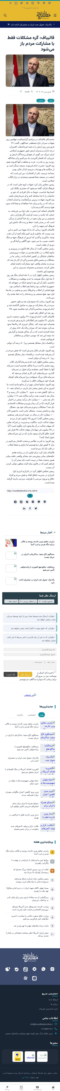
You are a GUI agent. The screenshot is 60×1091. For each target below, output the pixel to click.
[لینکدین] (24, 508)
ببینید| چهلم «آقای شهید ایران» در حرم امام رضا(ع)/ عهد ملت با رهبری (27, 889)
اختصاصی (32, 714)
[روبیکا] (21, 3)
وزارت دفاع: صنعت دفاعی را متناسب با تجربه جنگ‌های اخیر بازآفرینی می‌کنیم (30, 917)
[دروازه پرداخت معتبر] (17, 1056)
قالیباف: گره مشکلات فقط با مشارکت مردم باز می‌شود (30, 43)
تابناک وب (25, 1077)
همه (41, 714)
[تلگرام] (38, 3)
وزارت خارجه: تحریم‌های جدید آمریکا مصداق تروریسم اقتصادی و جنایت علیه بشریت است (30, 908)
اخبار (51, 100)
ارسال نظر (25, 674)
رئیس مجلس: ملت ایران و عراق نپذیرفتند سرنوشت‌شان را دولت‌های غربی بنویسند (31, 880)
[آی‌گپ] (16, 3)
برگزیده (20, 714)
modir (27, 91)
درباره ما (54, 1004)
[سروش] (15, 501)
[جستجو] (5, 15)
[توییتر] (35, 508)
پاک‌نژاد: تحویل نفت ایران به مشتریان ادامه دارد (31, 24)
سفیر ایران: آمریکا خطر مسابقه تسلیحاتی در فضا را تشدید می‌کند (27, 934)
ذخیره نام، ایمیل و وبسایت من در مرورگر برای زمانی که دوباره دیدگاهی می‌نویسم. (37, 676)
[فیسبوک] (30, 508)
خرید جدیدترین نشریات (48, 1008)
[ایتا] (33, 3)
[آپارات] (10, 3)
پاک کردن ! (10, 674)
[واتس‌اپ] (44, 3)
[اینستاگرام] (49, 3)
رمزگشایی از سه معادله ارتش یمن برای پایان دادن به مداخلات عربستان (28, 898)
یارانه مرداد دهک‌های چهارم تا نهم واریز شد (31, 925)
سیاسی (40, 100)
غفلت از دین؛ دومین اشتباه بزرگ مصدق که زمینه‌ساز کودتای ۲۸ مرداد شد (31, 871)
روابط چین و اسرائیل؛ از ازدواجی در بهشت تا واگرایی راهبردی (30, 861)
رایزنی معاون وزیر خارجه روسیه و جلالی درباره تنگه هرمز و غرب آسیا (27, 852)
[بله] (27, 3)
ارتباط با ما (53, 999)
